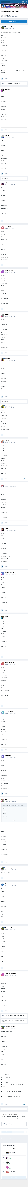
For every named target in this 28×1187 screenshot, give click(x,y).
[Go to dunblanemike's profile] (2, 271)
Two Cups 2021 (9, 662)
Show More (14, 1177)
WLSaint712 (8, 755)
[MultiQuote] (2, 79)
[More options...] (25, 28)
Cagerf (7, 440)
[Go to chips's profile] (2, 617)
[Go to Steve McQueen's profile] (2, 27)
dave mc (11, 1166)
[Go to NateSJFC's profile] (2, 227)
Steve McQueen (6, 15)
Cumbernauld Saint (11, 973)
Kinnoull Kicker (9, 572)
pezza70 (7, 358)
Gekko (7, 528)
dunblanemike (9, 270)
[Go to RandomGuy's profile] (7, 1153)
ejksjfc (7, 135)
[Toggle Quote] (3, 805)
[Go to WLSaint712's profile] (2, 756)
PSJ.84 (7, 484)
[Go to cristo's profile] (2, 315)
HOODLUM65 (9, 711)
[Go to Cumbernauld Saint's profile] (2, 974)
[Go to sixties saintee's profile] (7, 1172)
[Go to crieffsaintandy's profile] (7, 1162)
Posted (10, 28)
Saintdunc (8, 884)
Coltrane (7, 89)
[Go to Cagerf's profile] (2, 441)
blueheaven (8, 406)
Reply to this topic (14, 21)
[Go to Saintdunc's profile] (2, 884)
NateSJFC (8, 227)
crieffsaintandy (13, 1162)
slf (6, 183)
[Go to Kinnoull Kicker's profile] (2, 573)
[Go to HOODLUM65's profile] (2, 712)
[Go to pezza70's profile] (2, 359)
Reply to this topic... (9, 1124)
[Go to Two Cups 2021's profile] (2, 663)
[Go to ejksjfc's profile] (2, 136)
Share (7, 1131)
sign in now (8, 1117)
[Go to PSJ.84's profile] (2, 485)
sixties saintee (12, 1171)
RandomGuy (12, 1152)
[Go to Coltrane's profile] (2, 90)
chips (6, 616)
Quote (6, 78)
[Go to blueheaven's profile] (2, 406)
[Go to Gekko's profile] (2, 529)
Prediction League (13, 16)
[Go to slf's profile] (2, 183)
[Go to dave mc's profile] (7, 1167)
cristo (7, 314)
